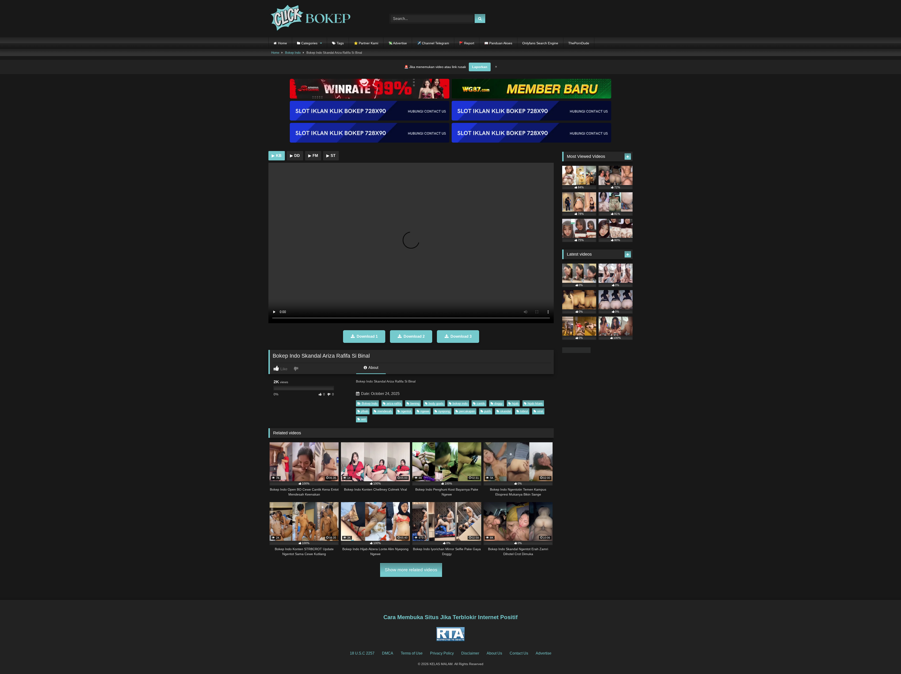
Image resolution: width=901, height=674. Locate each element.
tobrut (524, 411)
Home (282, 43)
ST (331, 156)
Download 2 (414, 336)
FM (313, 156)
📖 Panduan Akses (498, 43)
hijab (515, 403)
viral (540, 411)
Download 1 (367, 336)
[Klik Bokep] (309, 19)
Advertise (543, 653)
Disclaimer (470, 653)
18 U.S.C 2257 (362, 653)
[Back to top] (886, 660)
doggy (498, 403)
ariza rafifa (394, 403)
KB (277, 156)
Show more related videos (411, 569)
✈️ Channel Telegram (433, 43)
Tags (340, 43)
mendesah (385, 411)
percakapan (467, 411)
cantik (481, 403)
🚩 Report (466, 43)
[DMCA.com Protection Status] (576, 352)
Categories (309, 43)
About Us (494, 653)
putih (487, 411)
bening (414, 403)
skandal (505, 411)
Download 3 (461, 336)
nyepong (444, 411)
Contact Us (519, 653)
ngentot (406, 411)
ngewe (424, 411)
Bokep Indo (293, 52)
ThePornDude (578, 43)
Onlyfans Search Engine (540, 43)
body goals (436, 403)
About (373, 368)
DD (295, 156)
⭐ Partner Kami (366, 43)
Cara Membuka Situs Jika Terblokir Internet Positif (450, 617)
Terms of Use (412, 653)
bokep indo (460, 403)
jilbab (364, 411)
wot (363, 419)
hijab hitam (535, 403)
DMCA (387, 653)
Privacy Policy (442, 653)
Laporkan (479, 67)
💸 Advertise (397, 43)
